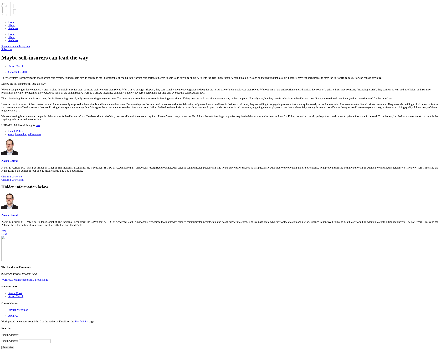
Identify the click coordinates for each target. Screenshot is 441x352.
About (11, 25)
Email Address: (10, 340)
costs (11, 134)
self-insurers (34, 134)
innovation (21, 134)
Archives (13, 28)
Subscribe (8, 347)
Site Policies (81, 321)
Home (11, 22)
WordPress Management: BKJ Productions (24, 279)
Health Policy (15, 131)
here (38, 125)
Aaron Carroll (9, 160)
